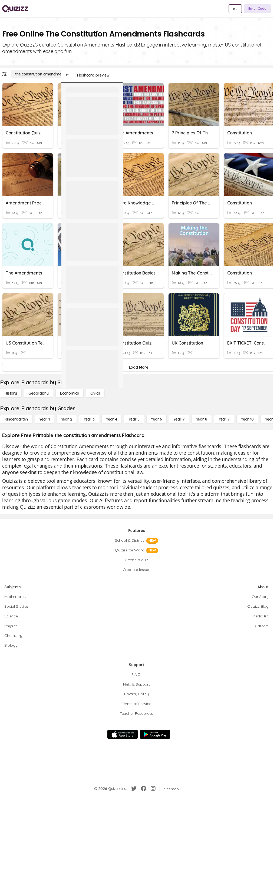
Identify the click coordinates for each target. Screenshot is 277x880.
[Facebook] (143, 788)
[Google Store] (155, 734)
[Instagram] (153, 788)
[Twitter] (134, 788)
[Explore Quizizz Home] (15, 8)
